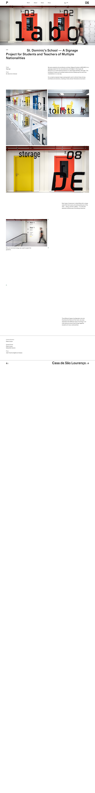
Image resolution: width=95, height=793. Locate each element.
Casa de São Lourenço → (70, 363)
